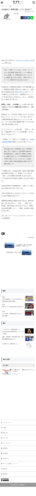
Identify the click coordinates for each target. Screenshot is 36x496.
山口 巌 (16, 13)
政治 (3, 297)
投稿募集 (5, 448)
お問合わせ (6, 458)
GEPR (4, 427)
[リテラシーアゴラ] (6, 372)
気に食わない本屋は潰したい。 (10, 343)
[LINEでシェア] (31, 17)
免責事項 (5, 474)
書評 (4, 323)
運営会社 (5, 468)
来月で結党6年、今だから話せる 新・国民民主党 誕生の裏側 (12, 300)
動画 (4, 291)
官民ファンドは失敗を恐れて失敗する (12, 306)
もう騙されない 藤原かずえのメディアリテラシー (23, 370)
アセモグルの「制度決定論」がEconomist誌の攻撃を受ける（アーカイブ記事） (13, 331)
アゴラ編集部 (15, 374)
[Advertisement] (18, 40)
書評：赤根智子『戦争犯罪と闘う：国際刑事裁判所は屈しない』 (12, 338)
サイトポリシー (7, 443)
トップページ (6, 422)
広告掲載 (5, 453)
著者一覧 (5, 432)
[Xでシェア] (22, 17)
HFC (16, 92)
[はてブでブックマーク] (28, 17)
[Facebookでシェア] (25, 17)
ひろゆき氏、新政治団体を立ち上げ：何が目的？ (12, 314)
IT (3, 233)
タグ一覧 (5, 438)
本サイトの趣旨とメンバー (10, 463)
